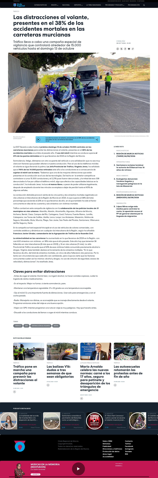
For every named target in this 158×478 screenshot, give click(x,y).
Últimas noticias (40, 5)
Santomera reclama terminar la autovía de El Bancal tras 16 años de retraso (130, 167)
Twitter (128, 444)
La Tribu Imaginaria (93, 5)
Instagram (129, 449)
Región (54, 5)
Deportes (77, 5)
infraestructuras (123, 162)
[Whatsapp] (117, 49)
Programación (134, 5)
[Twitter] (121, 49)
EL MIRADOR (23, 414)
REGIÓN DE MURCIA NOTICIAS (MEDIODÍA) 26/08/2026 (129, 196)
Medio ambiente (122, 176)
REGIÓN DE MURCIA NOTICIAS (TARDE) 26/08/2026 (129, 154)
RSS (126, 454)
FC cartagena (140, 1)
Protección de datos (111, 451)
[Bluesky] (129, 49)
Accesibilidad (108, 456)
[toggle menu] (58, 5)
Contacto (129, 441)
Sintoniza (106, 444)
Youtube (128, 451)
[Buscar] (143, 5)
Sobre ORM (107, 441)
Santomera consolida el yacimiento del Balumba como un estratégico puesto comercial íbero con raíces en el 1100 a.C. (71, 418)
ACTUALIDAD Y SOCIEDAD (27, 425)
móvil (56, 326)
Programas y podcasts (114, 5)
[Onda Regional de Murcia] (19, 5)
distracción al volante (41, 326)
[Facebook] (125, 49)
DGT (26, 326)
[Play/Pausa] (78, 468)
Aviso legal (107, 454)
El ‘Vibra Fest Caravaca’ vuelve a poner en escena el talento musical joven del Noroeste (115, 418)
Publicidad (107, 446)
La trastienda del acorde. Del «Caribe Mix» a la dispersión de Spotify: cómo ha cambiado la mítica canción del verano (29, 418)
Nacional (66, 5)
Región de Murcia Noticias (126, 192)
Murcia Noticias (122, 151)
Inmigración (121, 203)
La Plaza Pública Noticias (89, 363)
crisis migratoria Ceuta (114, 1)
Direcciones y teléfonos (112, 449)
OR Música (118, 465)
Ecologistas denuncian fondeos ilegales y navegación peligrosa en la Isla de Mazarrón (129, 182)
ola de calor (125, 1)
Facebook (129, 446)
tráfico (16, 11)
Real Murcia (133, 1)
